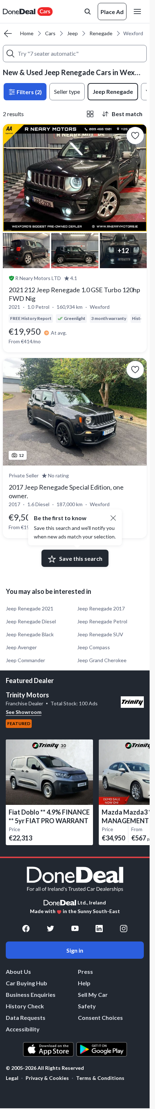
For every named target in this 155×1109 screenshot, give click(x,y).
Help (84, 983)
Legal (12, 1078)
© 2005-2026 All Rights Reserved (45, 1068)
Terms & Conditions (100, 1078)
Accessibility (23, 1029)
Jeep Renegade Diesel (31, 621)
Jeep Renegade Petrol (102, 621)
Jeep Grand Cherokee (102, 660)
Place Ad (112, 11)
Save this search (80, 558)
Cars (50, 33)
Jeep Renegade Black (30, 634)
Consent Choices (100, 1017)
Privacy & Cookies (47, 1078)
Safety (87, 1006)
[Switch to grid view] (90, 114)
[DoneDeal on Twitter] (50, 928)
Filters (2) (28, 91)
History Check (25, 1006)
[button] (113, 518)
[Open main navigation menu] (139, 11)
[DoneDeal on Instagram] (123, 928)
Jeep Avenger (21, 647)
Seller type (67, 91)
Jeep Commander (25, 660)
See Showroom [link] (23, 712)
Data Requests (25, 1017)
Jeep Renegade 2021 (29, 608)
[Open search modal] (87, 11)
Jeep (72, 33)
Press (85, 971)
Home (27, 33)
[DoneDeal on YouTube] (75, 928)
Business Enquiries (31, 994)
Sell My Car (93, 994)
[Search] (10, 53)
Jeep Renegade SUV (100, 634)
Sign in (74, 950)
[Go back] (8, 33)
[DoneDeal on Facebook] (26, 928)
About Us (18, 971)
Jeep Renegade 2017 (101, 608)
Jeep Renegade (113, 91)
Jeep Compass (93, 647)
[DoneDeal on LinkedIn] (99, 928)
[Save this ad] (135, 135)
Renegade (100, 33)
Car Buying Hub (26, 983)
